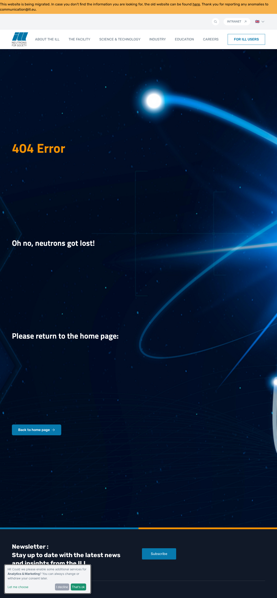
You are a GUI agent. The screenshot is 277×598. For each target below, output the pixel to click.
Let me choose (18, 587)
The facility (79, 39)
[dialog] (47, 579)
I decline (62, 587)
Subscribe (159, 554)
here (196, 4)
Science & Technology (119, 39)
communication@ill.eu (18, 9)
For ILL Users (246, 39)
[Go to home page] (20, 39)
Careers (211, 39)
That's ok (78, 587)
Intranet (234, 21)
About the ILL (47, 39)
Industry (157, 39)
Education (184, 39)
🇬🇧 (257, 21)
